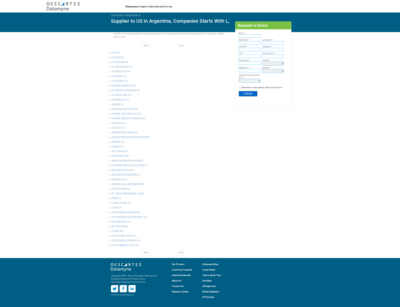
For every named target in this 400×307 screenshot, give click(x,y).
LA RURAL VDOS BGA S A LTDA (126, 114)
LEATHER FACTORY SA (122, 170)
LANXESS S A (117, 146)
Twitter (114, 288)
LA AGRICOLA (117, 57)
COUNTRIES (117, 15)
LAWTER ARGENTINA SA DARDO (127, 160)
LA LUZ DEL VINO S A (121, 95)
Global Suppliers (210, 291)
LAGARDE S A (117, 142)
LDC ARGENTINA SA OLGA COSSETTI (129, 165)
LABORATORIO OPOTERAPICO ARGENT (130, 137)
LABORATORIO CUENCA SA (124, 132)
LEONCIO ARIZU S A (120, 189)
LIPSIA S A (116, 198)
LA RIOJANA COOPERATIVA (124, 109)
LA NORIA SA (117, 104)
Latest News (208, 270)
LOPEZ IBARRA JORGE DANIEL (126, 212)
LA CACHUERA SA (119, 62)
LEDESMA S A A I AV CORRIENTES (127, 184)
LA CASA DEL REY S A (121, 67)
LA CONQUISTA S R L (121, 71)
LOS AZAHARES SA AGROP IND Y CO (129, 217)
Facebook (123, 288)
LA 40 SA (115, 52)
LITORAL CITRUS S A (121, 203)
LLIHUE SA (116, 207)
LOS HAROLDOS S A (121, 221)
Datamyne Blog (210, 264)
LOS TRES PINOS (119, 226)
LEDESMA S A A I (119, 179)
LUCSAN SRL (117, 231)
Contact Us (178, 286)
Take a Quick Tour (211, 275)
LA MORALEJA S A (120, 99)
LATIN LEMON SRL (120, 156)
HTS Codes (208, 297)
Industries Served (181, 275)
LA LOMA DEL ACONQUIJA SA (125, 90)
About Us (176, 280)
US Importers (209, 286)
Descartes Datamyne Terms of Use (128, 282)
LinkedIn (132, 288)
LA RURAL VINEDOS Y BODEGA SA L (128, 118)
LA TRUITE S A (118, 128)
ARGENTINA (131, 15)
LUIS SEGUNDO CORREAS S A (125, 240)
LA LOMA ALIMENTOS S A (123, 85)
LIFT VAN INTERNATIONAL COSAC (127, 193)
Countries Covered (182, 270)
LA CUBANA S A (118, 76)
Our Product (178, 264)
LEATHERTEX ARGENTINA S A (125, 175)
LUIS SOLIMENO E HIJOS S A (125, 245)
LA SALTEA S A (118, 123)
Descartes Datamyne (126, 267)
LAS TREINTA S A (119, 151)
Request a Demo (180, 291)
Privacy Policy (138, 279)
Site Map (206, 280)
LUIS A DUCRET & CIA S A (123, 236)
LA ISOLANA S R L (119, 81)
